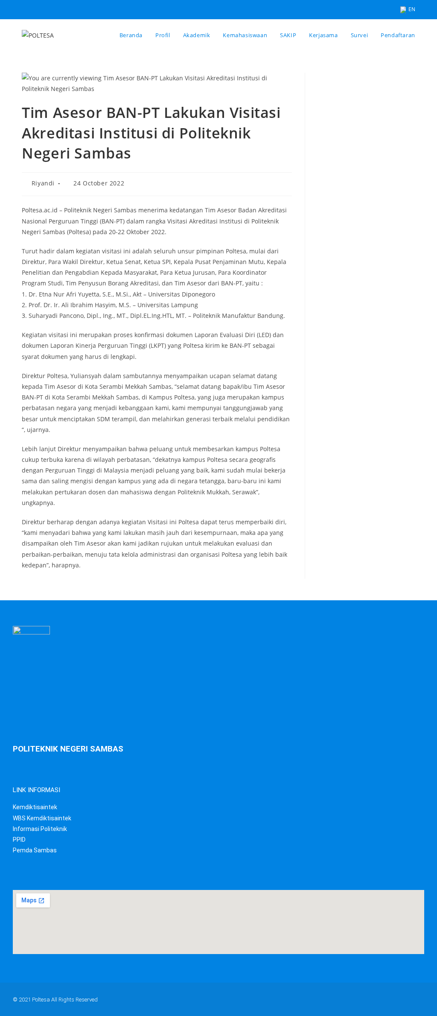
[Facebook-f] (347, 997)
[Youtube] (380, 997)
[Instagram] (413, 997)
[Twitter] (313, 997)
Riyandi (43, 183)
